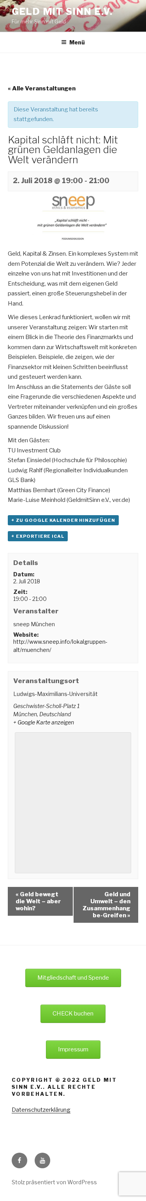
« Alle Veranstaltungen (42, 88)
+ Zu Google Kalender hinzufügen (63, 520)
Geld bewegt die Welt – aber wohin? (38, 901)
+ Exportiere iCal (37, 536)
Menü (77, 42)
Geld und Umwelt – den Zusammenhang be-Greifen (106, 905)
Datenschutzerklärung (41, 1109)
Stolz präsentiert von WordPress (54, 1182)
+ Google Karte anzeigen (43, 722)
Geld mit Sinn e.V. (62, 11)
